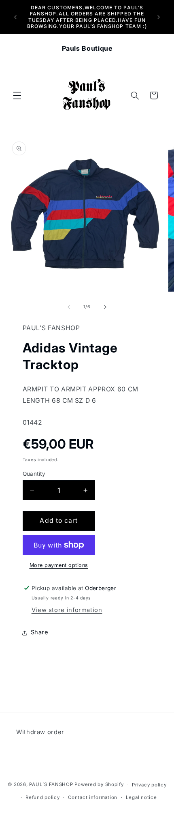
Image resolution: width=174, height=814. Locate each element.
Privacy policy (149, 785)
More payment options (59, 565)
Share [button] (40, 632)
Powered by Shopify (98, 785)
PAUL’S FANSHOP (51, 785)
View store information (67, 610)
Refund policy (42, 797)
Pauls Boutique (87, 48)
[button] (17, 95)
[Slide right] (105, 307)
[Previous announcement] (15, 17)
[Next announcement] (159, 17)
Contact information (92, 797)
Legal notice (141, 797)
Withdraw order (40, 732)
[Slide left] (69, 307)
